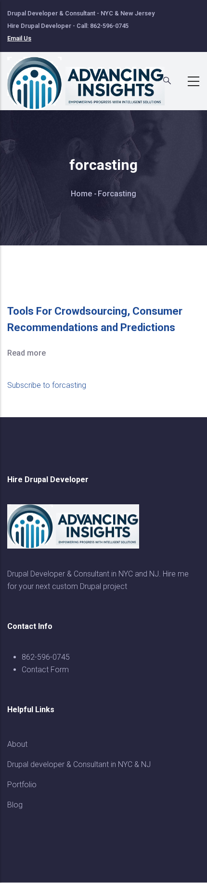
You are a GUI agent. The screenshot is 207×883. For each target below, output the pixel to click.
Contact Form (45, 669)
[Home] (91, 78)
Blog (15, 804)
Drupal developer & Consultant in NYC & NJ (79, 764)
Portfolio (22, 784)
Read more (26, 353)
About (17, 744)
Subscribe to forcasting (46, 385)
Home (81, 193)
